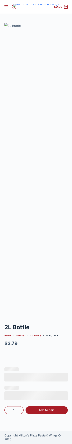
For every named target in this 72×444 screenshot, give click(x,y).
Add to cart (47, 410)
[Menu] (6, 7)
